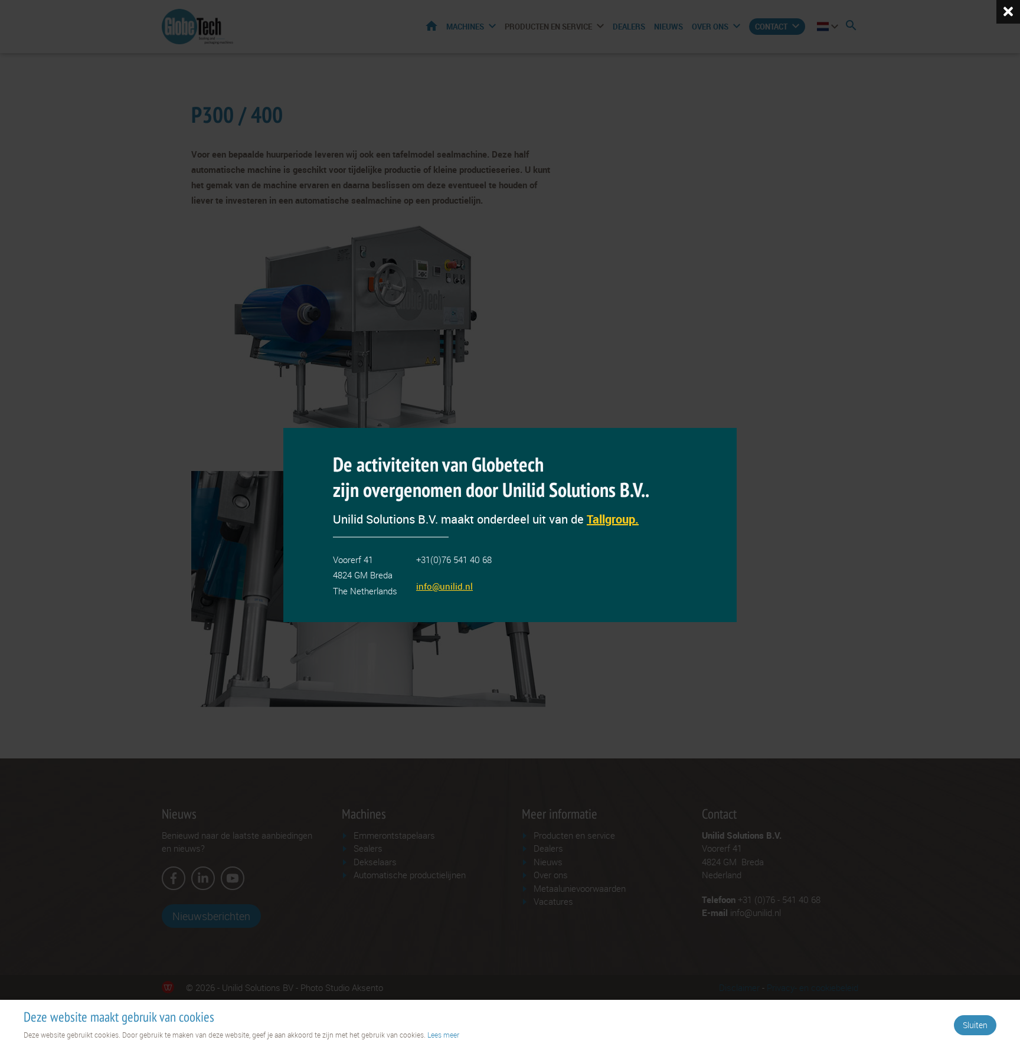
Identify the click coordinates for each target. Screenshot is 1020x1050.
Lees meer (443, 1034)
